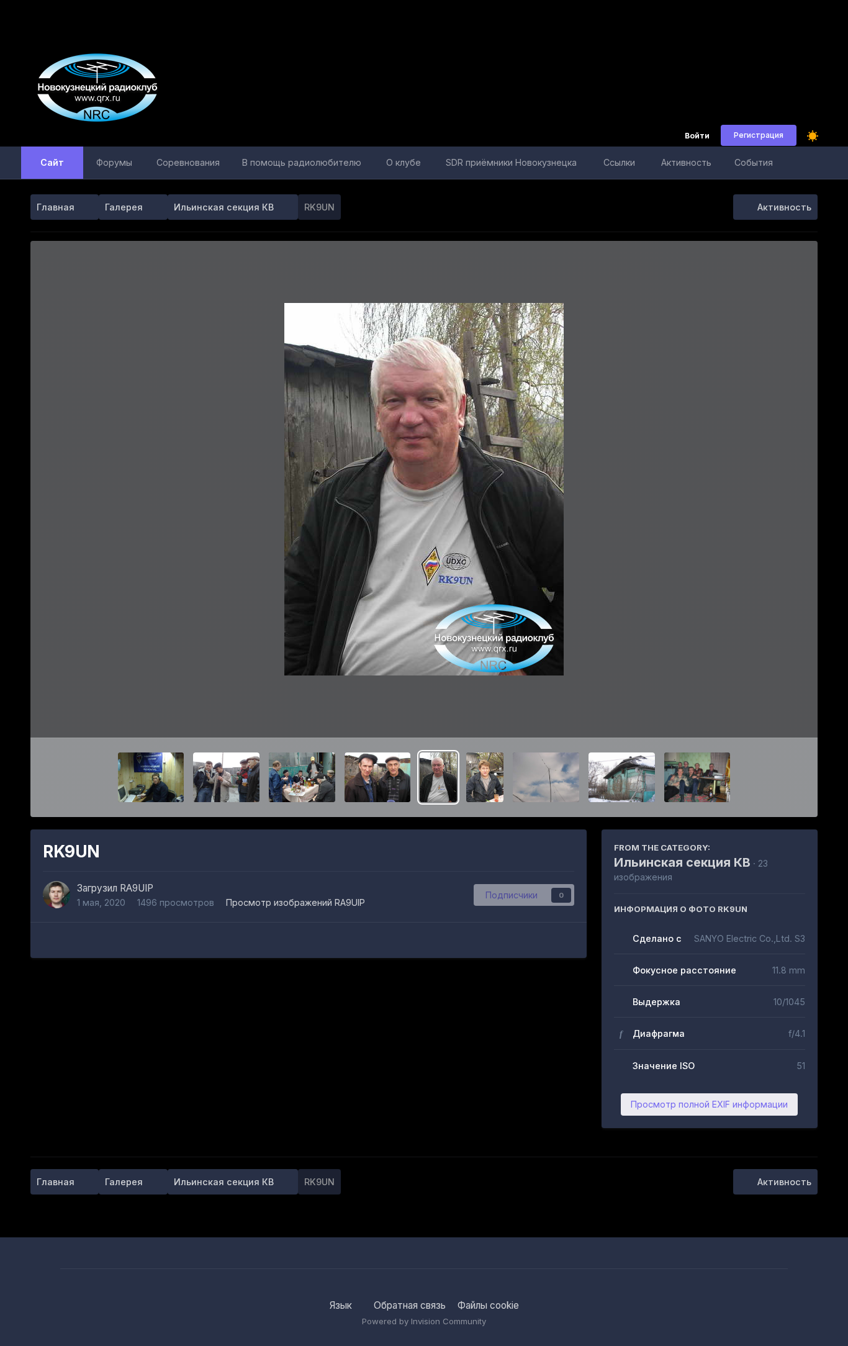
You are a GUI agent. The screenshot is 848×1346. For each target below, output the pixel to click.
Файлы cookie (488, 1305)
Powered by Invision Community (424, 1321)
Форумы (114, 162)
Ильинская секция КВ (682, 862)
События (753, 162)
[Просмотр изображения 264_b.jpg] (226, 777)
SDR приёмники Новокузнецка (511, 162)
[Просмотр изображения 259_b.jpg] (546, 777)
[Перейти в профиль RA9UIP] (56, 894)
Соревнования (188, 162)
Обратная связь (410, 1305)
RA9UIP (136, 888)
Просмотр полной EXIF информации (709, 1104)
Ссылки (619, 162)
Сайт (52, 162)
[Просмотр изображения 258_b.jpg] (622, 777)
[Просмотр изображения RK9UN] (438, 777)
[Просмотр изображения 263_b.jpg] (302, 777)
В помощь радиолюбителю (301, 162)
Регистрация (758, 135)
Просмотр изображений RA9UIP (295, 902)
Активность (686, 162)
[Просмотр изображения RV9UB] (484, 777)
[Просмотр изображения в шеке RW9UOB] (151, 777)
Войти (697, 136)
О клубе (403, 162)
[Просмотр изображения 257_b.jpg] (697, 777)
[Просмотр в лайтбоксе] (424, 489)
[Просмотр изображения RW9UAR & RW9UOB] (378, 777)
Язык (342, 1305)
